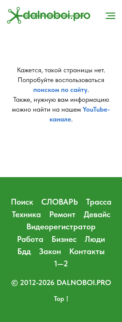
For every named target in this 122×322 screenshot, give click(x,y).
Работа (30, 239)
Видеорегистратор (61, 226)
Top (59, 299)
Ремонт (62, 214)
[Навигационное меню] (110, 16)
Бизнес (64, 239)
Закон (50, 251)
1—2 (61, 263)
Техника (26, 214)
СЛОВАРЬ (59, 202)
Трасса (98, 202)
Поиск (22, 202)
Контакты (87, 251)
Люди (95, 239)
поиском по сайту (60, 90)
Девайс (97, 214)
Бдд (24, 251)
